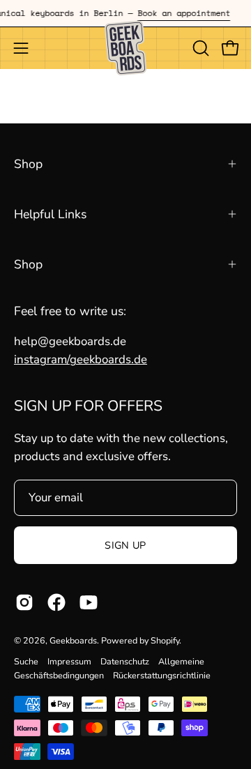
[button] (199, 48)
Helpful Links (50, 214)
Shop (28, 163)
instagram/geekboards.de (80, 359)
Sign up (125, 545)
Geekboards (73, 640)
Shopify (165, 640)
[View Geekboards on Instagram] (24, 602)
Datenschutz (124, 661)
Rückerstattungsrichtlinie (162, 675)
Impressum (69, 661)
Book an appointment (181, 13)
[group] (125, 13)
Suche (26, 661)
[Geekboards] (125, 48)
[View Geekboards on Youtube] (88, 602)
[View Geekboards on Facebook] (56, 602)
